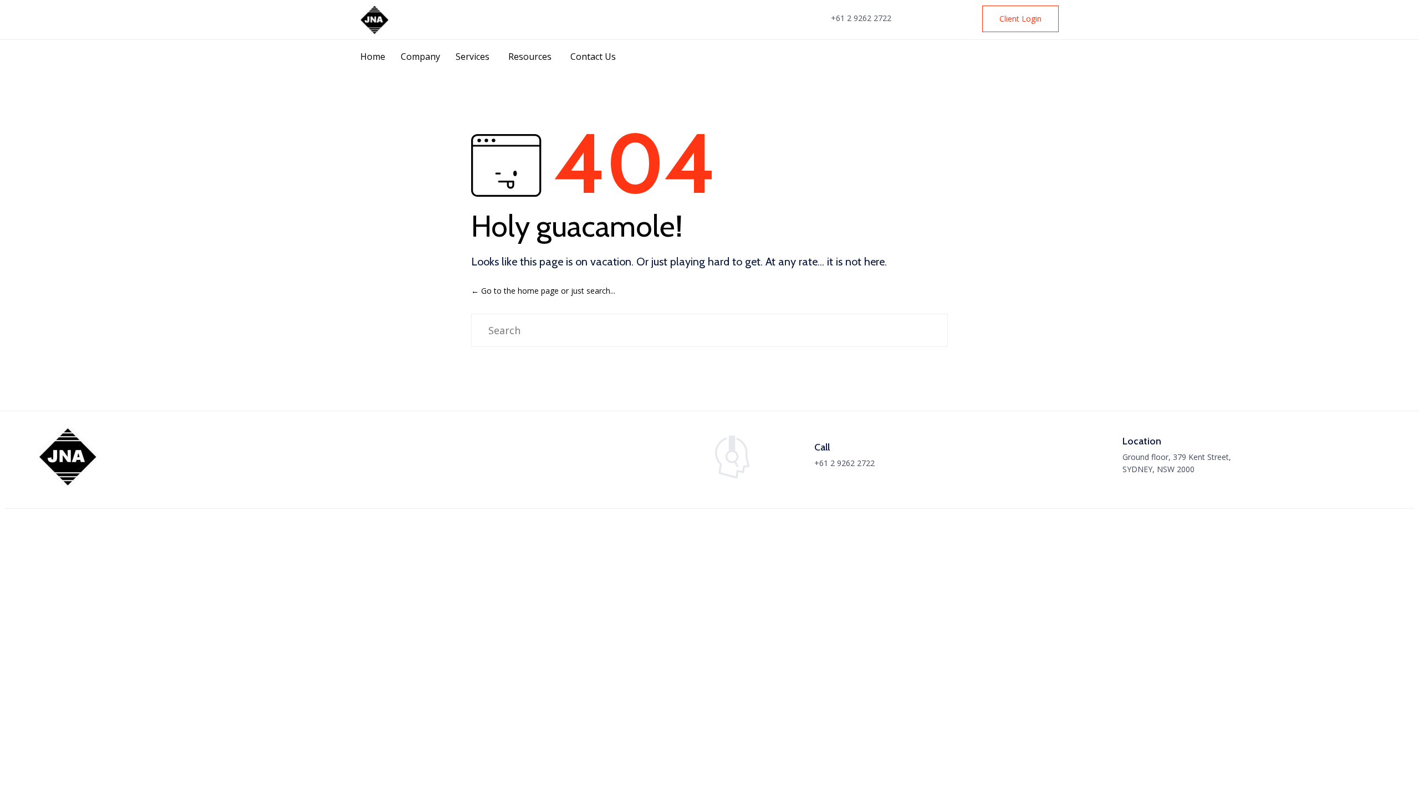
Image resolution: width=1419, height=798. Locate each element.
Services (472, 56)
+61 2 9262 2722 (861, 18)
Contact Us (593, 56)
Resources (530, 56)
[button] (1020, 19)
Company (420, 56)
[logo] (68, 483)
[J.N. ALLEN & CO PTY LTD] (375, 20)
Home (372, 56)
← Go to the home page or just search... (543, 290)
